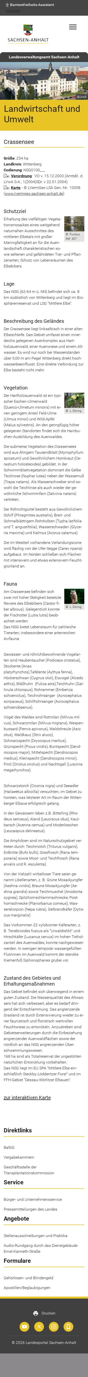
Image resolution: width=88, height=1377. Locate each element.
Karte (16, 187)
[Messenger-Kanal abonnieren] (68, 1327)
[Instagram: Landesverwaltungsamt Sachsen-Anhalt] (54, 1327)
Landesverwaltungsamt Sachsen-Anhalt (44, 57)
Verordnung (21, 176)
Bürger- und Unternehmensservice (33, 1199)
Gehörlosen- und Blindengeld (28, 1278)
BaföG (9, 1147)
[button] (30, 5)
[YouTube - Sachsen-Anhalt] (24, 1327)
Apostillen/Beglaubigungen (27, 1287)
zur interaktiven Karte (27, 1098)
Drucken (44, 1313)
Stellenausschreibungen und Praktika (35, 1235)
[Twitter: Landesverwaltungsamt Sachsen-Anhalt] (39, 1327)
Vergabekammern (19, 1157)
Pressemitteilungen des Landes (30, 1209)
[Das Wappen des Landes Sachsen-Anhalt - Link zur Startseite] (28, 34)
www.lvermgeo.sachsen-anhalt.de (34, 193)
